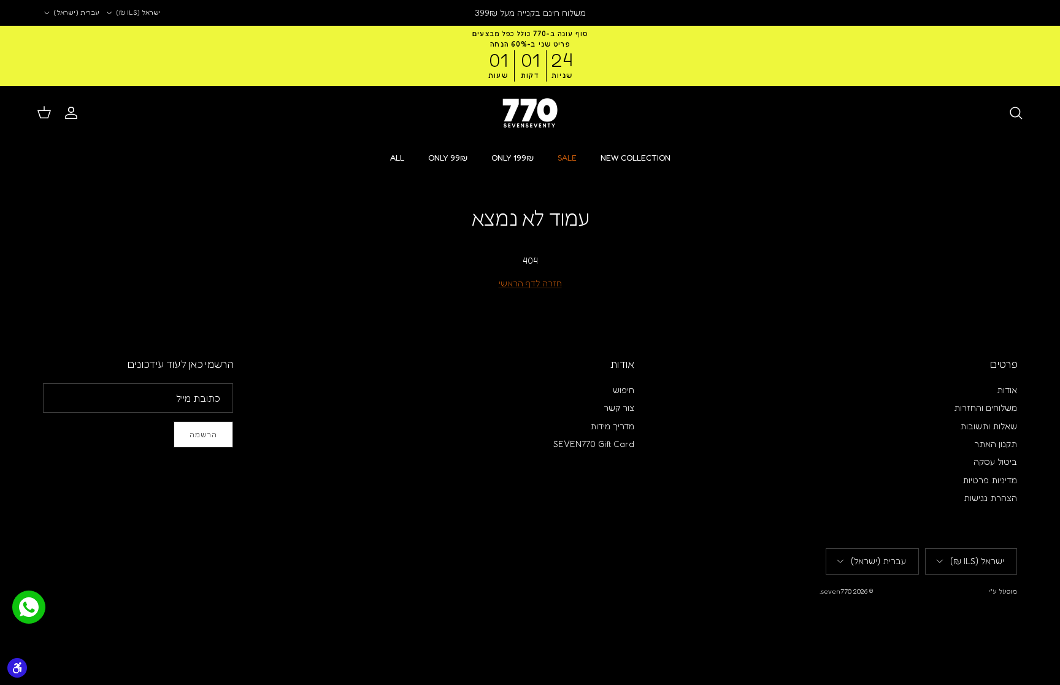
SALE (567, 158)
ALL (397, 158)
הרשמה (203, 434)
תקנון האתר (995, 443)
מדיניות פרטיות (989, 480)
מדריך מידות (612, 426)
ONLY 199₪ (512, 158)
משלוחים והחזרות (985, 407)
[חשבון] (73, 112)
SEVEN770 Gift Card (593, 443)
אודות (1007, 390)
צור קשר (619, 407)
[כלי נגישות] (17, 668)
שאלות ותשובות (988, 426)
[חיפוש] (1015, 112)
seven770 (836, 591)
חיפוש (623, 390)
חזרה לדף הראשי (530, 283)
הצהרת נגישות (990, 497)
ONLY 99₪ (447, 158)
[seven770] (530, 113)
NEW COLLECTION (635, 158)
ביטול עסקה (995, 461)
